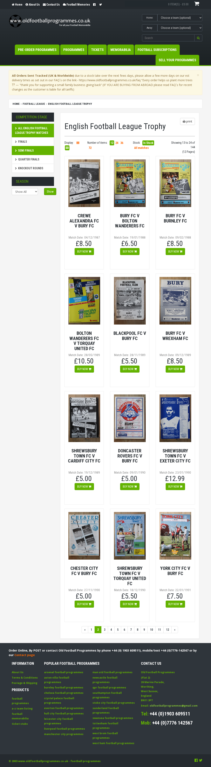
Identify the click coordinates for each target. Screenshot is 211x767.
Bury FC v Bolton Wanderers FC (129, 220)
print (188, 121)
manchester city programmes (63, 734)
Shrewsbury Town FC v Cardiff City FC (84, 455)
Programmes (73, 50)
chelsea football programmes (63, 693)
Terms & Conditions (25, 677)
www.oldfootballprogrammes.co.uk (43, 761)
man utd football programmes (112, 672)
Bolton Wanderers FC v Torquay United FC (84, 341)
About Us (17, 672)
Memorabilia (120, 50)
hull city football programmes (64, 713)
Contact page (24, 655)
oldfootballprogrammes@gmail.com (174, 705)
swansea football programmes (113, 718)
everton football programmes (64, 708)
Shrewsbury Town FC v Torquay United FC (129, 576)
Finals (22, 141)
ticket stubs (20, 724)
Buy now (83, 251)
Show (50, 191)
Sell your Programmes (177, 60)
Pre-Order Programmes (37, 50)
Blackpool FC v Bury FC (130, 336)
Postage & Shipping (24, 683)
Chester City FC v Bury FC (84, 571)
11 (159, 629)
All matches (141, 147)
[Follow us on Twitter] (200, 760)
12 (111, 143)
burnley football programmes (63, 687)
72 (90, 147)
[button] (198, 37)
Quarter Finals (28, 159)
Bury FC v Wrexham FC (175, 336)
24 (116, 143)
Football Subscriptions (157, 50)
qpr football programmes (109, 687)
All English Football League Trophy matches (31, 130)
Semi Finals (26, 150)
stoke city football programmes (114, 703)
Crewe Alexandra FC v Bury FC (84, 220)
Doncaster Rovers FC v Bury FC (129, 455)
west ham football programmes (113, 743)
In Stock (148, 143)
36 (121, 143)
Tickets (97, 50)
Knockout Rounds (30, 168)
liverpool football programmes (64, 729)
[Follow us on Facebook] (196, 760)
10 (151, 629)
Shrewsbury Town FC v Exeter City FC (175, 455)
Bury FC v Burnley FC (175, 218)
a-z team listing (22, 708)
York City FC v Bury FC (175, 571)
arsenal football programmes (63, 672)
